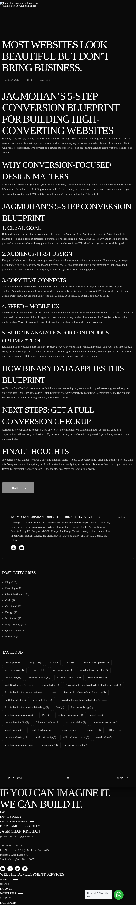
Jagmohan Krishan (98, 677)
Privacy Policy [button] (10, 816)
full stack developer (47, 722)
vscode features (14, 730)
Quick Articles (13, 630)
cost (53, 692)
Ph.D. (46, 715)
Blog (8, 582)
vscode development (41, 730)
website (70, 662)
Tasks (53, 662)
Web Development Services (20, 685)
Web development (39, 677)
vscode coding (49, 745)
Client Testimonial (15, 594)
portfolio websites (15, 700)
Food (60, 707)
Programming (12, 624)
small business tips (45, 737)
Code (8, 600)
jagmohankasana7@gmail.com (17, 836)
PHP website (115, 730)
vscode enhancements (105, 722)
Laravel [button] (6, 888)
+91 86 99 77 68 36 (11, 845)
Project (35, 662)
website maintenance (69, 677)
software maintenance (70, 715)
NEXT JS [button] (5, 884)
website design (14, 670)
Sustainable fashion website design (23, 692)
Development (13, 662)
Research (10, 636)
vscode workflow (76, 722)
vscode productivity (16, 737)
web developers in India (94, 670)
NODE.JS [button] (5, 879)
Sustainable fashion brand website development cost (93, 685)
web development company (20, 715)
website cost (13, 677)
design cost (38, 670)
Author (121, 517)
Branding (10, 588)
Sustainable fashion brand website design (27, 707)
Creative (10, 606)
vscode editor (104, 737)
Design (9, 612)
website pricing (63, 670)
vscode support (69, 730)
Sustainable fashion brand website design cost (83, 700)
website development (96, 662)
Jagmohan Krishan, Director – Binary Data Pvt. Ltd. (56, 517)
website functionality (17, 722)
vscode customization (77, 745)
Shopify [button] (5, 898)
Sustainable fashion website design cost (85, 692)
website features (42, 700)
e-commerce (93, 730)
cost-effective (50, 685)
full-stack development (76, 737)
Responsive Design (82, 707)
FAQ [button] (2, 812)
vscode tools (97, 715)
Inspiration (11, 618)
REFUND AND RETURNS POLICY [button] (20, 826)
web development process (19, 745)
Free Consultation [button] (13, 821)
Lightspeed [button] (8, 902)
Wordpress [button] (8, 893)
